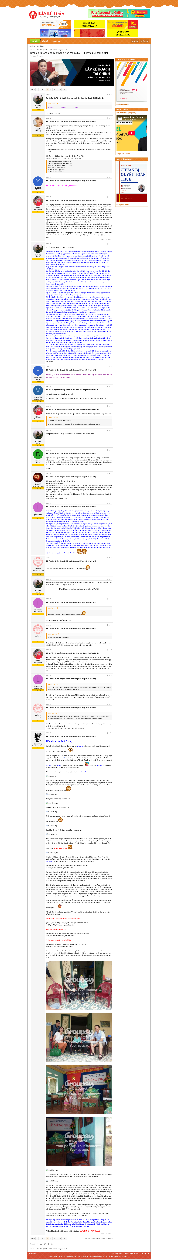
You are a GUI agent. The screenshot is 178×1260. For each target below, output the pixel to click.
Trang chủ (143, 1253)
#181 (110, 95)
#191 (110, 473)
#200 (110, 733)
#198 (110, 675)
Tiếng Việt (33, 1253)
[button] (50, 41)
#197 (110, 650)
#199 (110, 704)
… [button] (39, 89)
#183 (110, 177)
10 (47, 89)
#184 (110, 197)
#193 (110, 557)
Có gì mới (45, 41)
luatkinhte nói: (52, 608)
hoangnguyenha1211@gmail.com (100, 414)
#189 (110, 430)
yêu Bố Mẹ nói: (52, 104)
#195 (110, 599)
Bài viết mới (32, 46)
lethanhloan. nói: (52, 634)
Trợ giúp (136, 1253)
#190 (110, 450)
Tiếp (64, 89)
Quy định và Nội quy (117, 1253)
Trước (33, 89)
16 (60, 89)
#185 (110, 244)
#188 (110, 406)
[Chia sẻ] (107, 95)
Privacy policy (129, 1253)
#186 (110, 366)
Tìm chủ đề (40, 46)
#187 (110, 386)
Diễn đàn (35, 41)
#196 (110, 625)
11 (51, 89)
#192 (110, 503)
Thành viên (56, 41)
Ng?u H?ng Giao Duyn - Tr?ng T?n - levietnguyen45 (63, 158)
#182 (110, 118)
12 (54, 89)
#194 (110, 579)
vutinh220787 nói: (53, 417)
